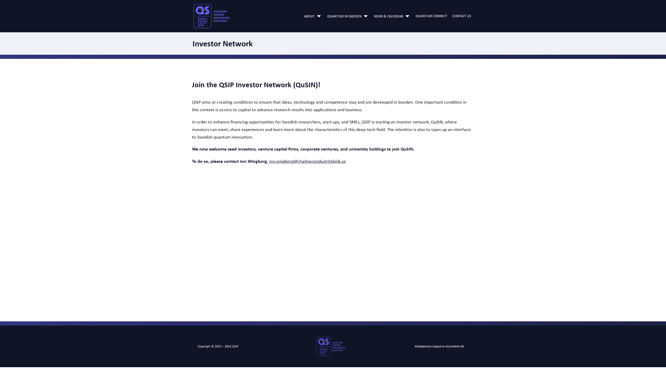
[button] (313, 16)
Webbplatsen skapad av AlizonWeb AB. (440, 346)
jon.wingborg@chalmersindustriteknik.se (307, 161)
